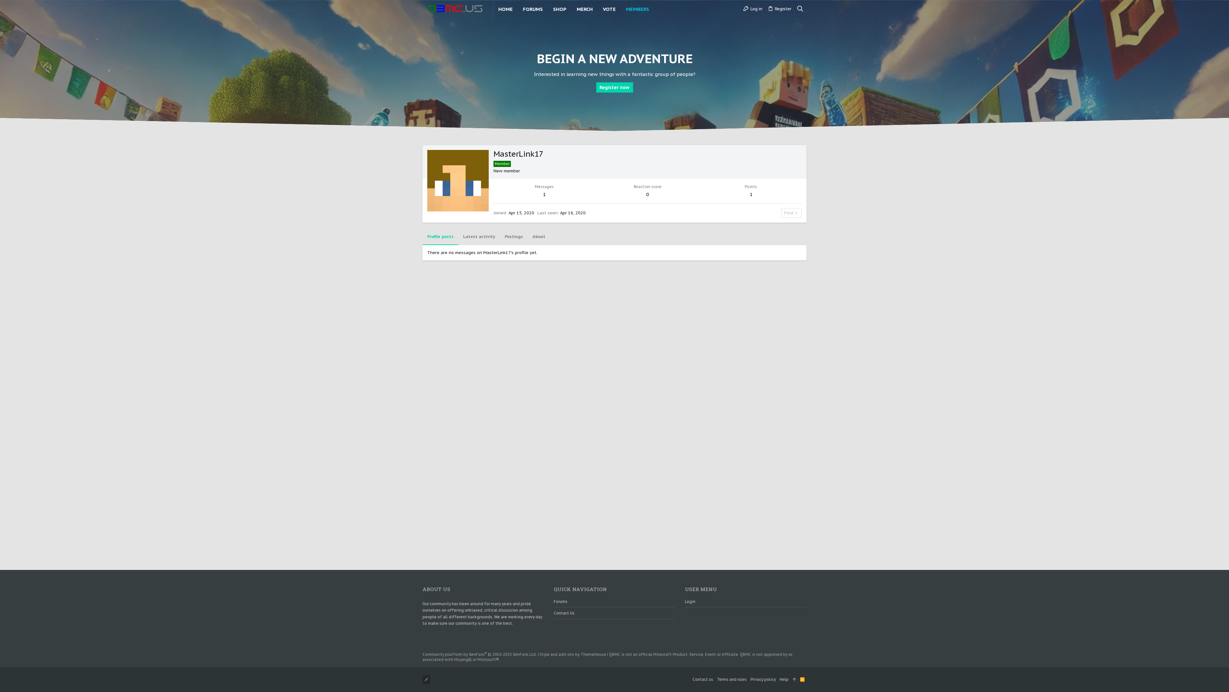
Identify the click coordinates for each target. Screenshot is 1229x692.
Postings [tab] (514, 236)
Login (690, 601)
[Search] (800, 9)
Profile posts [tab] (440, 236)
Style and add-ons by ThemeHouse (573, 654)
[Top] (794, 679)
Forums (560, 601)
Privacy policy (763, 679)
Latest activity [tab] (479, 236)
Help (784, 679)
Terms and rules (732, 679)
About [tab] (539, 236)
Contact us (564, 613)
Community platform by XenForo (479, 654)
